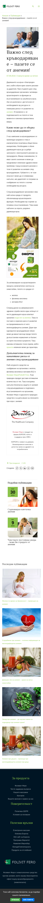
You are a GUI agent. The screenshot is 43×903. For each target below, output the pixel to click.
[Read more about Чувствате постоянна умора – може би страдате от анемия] (22, 527)
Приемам (15, 900)
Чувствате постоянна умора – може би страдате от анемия (22, 542)
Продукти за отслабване (22, 850)
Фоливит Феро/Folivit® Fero (18, 375)
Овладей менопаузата (21, 847)
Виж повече (28, 900)
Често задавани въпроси (20, 789)
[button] (33, 6)
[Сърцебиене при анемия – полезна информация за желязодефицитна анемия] (21, 622)
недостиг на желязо (23, 318)
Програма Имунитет (21, 840)
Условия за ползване (21, 815)
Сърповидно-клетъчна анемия (19, 511)
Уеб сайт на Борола (21, 837)
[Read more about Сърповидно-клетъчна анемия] (22, 497)
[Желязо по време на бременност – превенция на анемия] (21, 583)
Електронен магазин (21, 830)
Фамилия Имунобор (21, 843)
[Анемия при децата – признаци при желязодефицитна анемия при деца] (21, 741)
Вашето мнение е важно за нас (20, 799)
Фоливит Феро (21, 786)
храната (10, 347)
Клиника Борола (21, 834)
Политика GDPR (21, 811)
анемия (10, 112)
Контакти (20, 796)
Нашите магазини (20, 792)
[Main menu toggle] (38, 6)
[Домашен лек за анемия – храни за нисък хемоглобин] (21, 662)
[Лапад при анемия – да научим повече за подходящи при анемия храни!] (21, 701)
